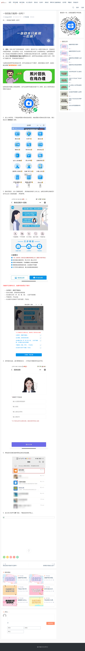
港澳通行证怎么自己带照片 (22, 600)
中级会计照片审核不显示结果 (22, 589)
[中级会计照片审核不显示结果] (10, 590)
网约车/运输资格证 (55, 2)
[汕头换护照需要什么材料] (64, 94)
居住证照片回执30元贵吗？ (10, 565)
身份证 (47, 2)
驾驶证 (70, 2)
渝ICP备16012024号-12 (42, 646)
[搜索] (73, 7)
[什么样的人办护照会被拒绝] (64, 87)
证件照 (64, 2)
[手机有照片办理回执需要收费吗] (36, 601)
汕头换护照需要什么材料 (75, 92)
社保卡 (41, 2)
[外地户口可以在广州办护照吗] (64, 80)
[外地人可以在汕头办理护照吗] (64, 100)
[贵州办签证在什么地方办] (36, 590)
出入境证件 (29, 2)
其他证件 (75, 2)
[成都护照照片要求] (64, 46)
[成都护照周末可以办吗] (64, 53)
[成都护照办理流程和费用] (36, 579)
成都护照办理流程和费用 (48, 578)
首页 (10, 2)
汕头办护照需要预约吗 (74, 105)
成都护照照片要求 (73, 44)
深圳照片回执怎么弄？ (49, 565)
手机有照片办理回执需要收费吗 (48, 600)
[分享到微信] (4, 557)
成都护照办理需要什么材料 (22, 578)
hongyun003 (8, 17)
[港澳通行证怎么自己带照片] (10, 601)
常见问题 (15, 2)
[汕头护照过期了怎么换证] (64, 73)
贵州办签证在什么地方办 (48, 589)
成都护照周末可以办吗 (74, 51)
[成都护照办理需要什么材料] (10, 579)
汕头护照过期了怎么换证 (75, 71)
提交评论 (50, 623)
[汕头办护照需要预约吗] (64, 107)
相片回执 (22, 2)
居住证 (36, 2)
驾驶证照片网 (3, 2)
